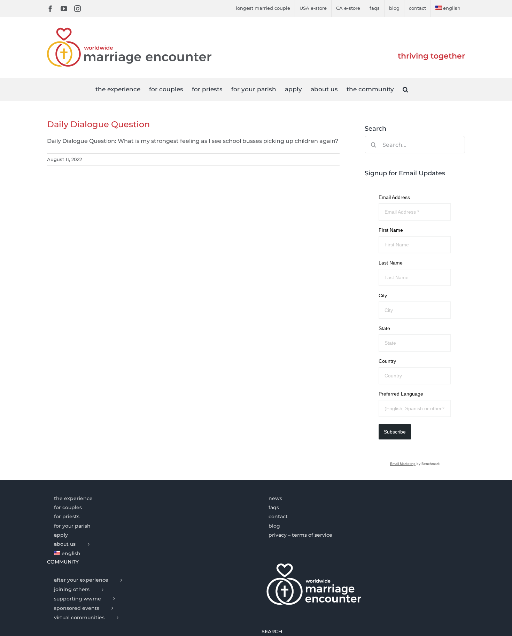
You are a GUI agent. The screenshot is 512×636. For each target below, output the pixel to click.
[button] (405, 89)
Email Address (394, 197)
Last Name (391, 262)
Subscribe (395, 432)
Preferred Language (401, 393)
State (384, 328)
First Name (391, 230)
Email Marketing (403, 464)
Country (387, 361)
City (383, 295)
